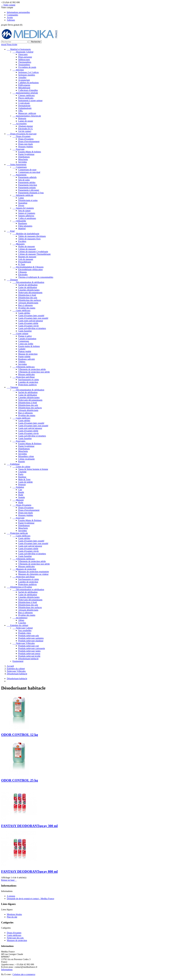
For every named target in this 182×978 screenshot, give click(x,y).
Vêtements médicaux (24, 367)
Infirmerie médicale (23, 195)
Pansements (19, 175)
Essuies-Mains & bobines (29, 151)
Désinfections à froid (27, 402)
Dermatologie (24, 105)
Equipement (18, 661)
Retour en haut (9, 880)
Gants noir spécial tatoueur (30, 428)
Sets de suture (24, 210)
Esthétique (13, 464)
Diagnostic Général (23, 52)
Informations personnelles (18, 12)
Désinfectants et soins (28, 200)
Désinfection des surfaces (29, 300)
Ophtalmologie (25, 108)
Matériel (22, 228)
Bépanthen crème (26, 456)
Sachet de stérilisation (28, 285)
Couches (22, 623)
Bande (21, 492)
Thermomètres (24, 62)
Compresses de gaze (27, 169)
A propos (11, 896)
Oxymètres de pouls (27, 67)
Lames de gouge (25, 121)
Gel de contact (24, 131)
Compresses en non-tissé (29, 172)
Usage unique (20, 333)
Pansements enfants (27, 187)
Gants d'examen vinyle (28, 326)
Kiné (11, 231)
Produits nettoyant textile (29, 656)
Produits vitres (24, 633)
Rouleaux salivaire (26, 359)
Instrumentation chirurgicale (27, 116)
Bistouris (22, 118)
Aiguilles (22, 77)
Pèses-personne (25, 57)
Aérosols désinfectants (28, 303)
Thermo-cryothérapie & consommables (35, 277)
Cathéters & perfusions (28, 82)
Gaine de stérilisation (27, 287)
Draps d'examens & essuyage (22, 134)
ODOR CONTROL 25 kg (19, 780)
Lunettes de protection (28, 382)
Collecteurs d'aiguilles (28, 90)
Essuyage (18, 149)
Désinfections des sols (28, 405)
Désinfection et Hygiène (19, 587)
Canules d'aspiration (27, 338)
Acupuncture (24, 80)
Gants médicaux (21, 310)
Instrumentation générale (25, 93)
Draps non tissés (25, 144)
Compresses (20, 167)
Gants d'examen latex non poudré (33, 318)
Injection (18, 70)
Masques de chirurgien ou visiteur (33, 574)
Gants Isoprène (25, 331)
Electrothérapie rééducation (30, 269)
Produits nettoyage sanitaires (31, 638)
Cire (20, 489)
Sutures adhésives (26, 215)
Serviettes (22, 162)
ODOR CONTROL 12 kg (19, 734)
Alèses (21, 620)
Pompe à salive (25, 336)
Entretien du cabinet (17, 625)
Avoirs (10, 17)
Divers (21, 205)
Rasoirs (21, 461)
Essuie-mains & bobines (29, 346)
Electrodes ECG (25, 128)
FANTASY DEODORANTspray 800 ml (29, 871)
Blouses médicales (26, 374)
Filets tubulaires (25, 226)
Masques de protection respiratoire (33, 571)
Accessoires (20, 123)
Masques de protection (24, 569)
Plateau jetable (24, 351)
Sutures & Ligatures (23, 208)
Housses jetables (25, 146)
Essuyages (19, 441)
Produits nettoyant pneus (29, 653)
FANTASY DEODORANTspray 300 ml (29, 826)
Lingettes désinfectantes (29, 290)
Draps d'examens (26, 139)
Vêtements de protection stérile (32, 369)
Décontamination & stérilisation (28, 282)
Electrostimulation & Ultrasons (28, 267)
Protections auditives (27, 384)
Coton (21, 198)
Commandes (12, 15)
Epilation (18, 487)
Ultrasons (22, 272)
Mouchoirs (23, 159)
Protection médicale (17, 533)
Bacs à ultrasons (25, 305)
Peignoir (22, 484)
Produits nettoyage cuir (28, 646)
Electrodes (23, 274)
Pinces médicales (25, 98)
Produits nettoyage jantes (29, 651)
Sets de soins (24, 180)
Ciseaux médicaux (26, 95)
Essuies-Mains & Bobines (29, 443)
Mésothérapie (24, 87)
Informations (7, 969)
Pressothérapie (24, 262)
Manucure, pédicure (27, 113)
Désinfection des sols (27, 297)
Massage (18, 500)
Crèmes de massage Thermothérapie (34, 254)
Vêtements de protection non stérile (34, 372)
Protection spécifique (24, 377)
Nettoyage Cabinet (23, 628)
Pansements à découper (28, 190)
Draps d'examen (21, 136)
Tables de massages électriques (32, 236)
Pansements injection (27, 185)
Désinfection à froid (27, 295)
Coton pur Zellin (25, 343)
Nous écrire (9, 44)
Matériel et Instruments (19, 49)
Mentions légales (14, 914)
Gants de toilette (25, 482)
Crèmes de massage (27, 249)
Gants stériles (24, 313)
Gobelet (21, 349)
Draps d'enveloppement (28, 141)
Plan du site (12, 917)
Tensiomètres (24, 64)
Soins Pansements (16, 164)
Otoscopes (23, 54)
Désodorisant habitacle (28, 658)
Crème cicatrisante (26, 459)
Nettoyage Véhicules (24, 643)
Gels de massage (25, 259)
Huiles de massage (26, 246)
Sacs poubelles (24, 630)
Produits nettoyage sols (28, 635)
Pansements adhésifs (27, 177)
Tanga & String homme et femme (33, 469)
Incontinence (20, 617)
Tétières (21, 361)
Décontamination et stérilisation (28, 589)
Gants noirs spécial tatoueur (30, 320)
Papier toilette (24, 356)
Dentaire (12, 279)
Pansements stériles (26, 182)
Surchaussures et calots (28, 379)
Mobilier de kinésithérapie (26, 233)
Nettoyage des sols (15, 938)
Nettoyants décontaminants (30, 292)
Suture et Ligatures (26, 213)
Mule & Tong (24, 479)
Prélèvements (24, 85)
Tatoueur (12, 387)
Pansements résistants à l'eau (31, 192)
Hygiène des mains (26, 308)
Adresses (11, 20)
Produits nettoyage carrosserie (31, 648)
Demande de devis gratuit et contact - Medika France (30, 898)
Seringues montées (26, 75)
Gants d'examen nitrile (28, 323)
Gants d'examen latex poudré (31, 315)
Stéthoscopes (24, 59)
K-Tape (21, 264)
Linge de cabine (21, 466)
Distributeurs (24, 157)
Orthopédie (19, 221)
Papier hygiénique (26, 154)
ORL (20, 111)
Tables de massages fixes (29, 239)
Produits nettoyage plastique (30, 640)
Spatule (21, 497)
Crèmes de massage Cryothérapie (33, 251)
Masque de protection (28, 354)
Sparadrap (22, 203)
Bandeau (22, 477)
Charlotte (22, 472)
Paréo (20, 474)
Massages (19, 244)
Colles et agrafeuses (27, 218)
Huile (20, 495)
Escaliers (22, 241)
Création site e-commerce (24, 974)
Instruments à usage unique (30, 100)
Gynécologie (24, 103)
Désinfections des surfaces (30, 408)
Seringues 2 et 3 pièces (28, 72)
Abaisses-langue (25, 126)
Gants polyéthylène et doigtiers (32, 328)
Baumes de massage (27, 256)
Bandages (22, 223)
